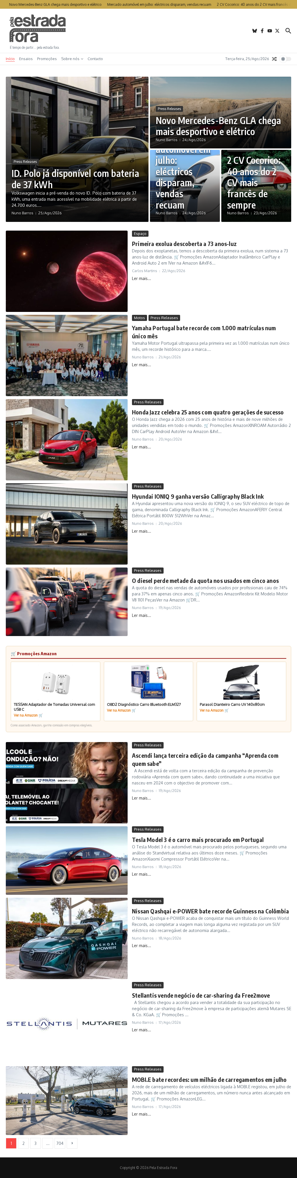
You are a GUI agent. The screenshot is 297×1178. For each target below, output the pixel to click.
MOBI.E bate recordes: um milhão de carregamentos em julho (209, 1079)
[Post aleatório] (274, 59)
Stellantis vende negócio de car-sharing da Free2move (201, 995)
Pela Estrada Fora (38, 28)
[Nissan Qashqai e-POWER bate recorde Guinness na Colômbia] (67, 938)
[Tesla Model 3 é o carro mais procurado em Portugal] (67, 860)
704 (60, 1143)
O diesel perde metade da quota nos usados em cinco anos (205, 580)
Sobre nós (70, 58)
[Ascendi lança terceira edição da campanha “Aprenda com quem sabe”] (67, 782)
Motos (139, 317)
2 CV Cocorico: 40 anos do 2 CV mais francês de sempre (253, 182)
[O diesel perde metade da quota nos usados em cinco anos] (67, 602)
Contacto (95, 58)
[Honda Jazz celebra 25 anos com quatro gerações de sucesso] (67, 439)
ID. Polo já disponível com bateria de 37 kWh (75, 178)
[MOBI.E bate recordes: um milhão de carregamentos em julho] (67, 1100)
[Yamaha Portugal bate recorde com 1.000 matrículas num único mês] (67, 355)
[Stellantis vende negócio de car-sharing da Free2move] (67, 1022)
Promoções (47, 58)
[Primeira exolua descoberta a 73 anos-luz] (67, 271)
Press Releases (25, 161)
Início (10, 58)
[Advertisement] (148, 30)
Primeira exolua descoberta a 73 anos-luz (184, 243)
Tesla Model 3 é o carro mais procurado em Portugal (198, 839)
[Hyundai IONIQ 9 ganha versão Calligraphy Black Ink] (67, 524)
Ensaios (26, 58)
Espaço (140, 233)
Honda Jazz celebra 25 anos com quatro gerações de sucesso (208, 412)
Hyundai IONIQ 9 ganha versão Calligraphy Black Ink (198, 496)
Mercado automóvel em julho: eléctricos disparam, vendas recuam (183, 171)
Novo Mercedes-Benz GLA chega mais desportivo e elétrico (218, 125)
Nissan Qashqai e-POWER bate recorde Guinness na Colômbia (210, 911)
